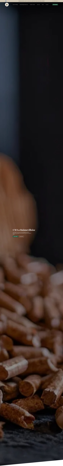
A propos (47, 4)
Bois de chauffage (15, 4)
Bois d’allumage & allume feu (24, 4)
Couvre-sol (38, 4)
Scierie (43, 4)
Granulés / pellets (32, 4)
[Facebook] (5, 1)
